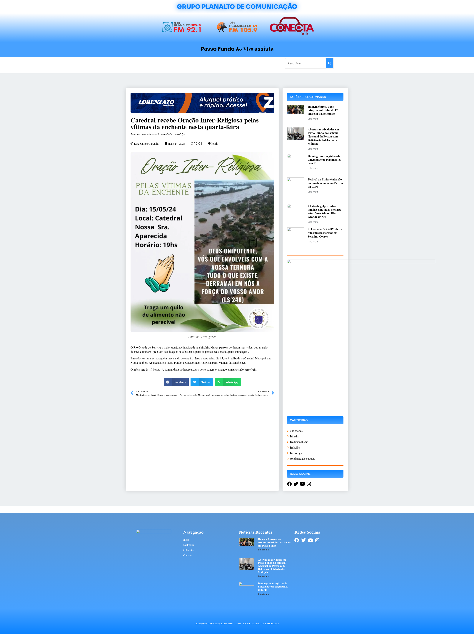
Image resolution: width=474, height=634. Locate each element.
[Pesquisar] (329, 63)
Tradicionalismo (186, 63)
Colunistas (208, 63)
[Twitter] (303, 540)
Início (141, 63)
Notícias (154, 63)
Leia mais (313, 118)
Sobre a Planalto (229, 63)
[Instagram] (317, 540)
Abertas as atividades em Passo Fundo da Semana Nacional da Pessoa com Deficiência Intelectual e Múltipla (323, 136)
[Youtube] (310, 540)
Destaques (188, 545)
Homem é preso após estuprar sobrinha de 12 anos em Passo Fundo (323, 110)
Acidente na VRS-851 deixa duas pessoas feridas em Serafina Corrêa (325, 232)
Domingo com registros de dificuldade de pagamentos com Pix (324, 159)
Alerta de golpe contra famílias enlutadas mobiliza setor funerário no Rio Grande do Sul (324, 211)
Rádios (168, 63)
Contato (249, 63)
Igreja (214, 143)
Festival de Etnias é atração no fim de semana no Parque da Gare (325, 182)
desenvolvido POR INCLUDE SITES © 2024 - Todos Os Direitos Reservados (237, 623)
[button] (176, 382)
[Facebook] (296, 540)
